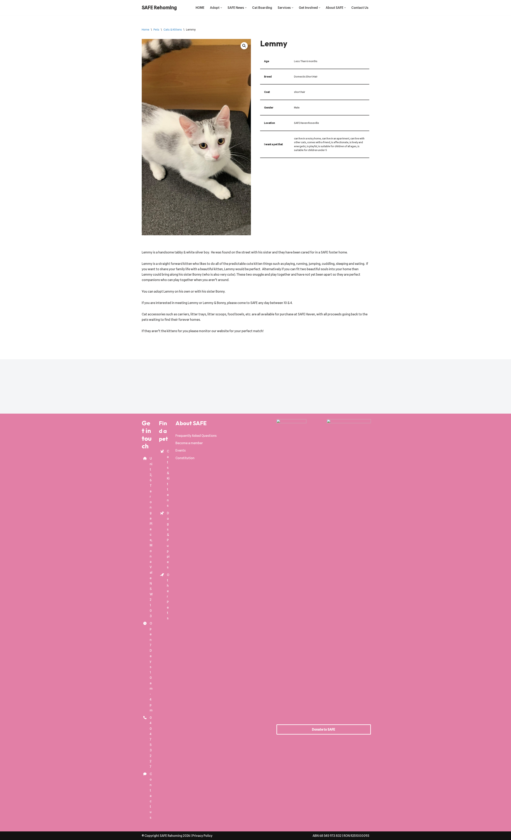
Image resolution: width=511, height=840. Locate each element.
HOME (200, 8)
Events (180, 450)
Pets (156, 29)
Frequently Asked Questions (196, 436)
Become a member (189, 443)
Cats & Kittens (172, 29)
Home (145, 29)
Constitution (184, 458)
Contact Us (359, 8)
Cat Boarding (262, 8)
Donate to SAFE (323, 729)
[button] (221, 7)
